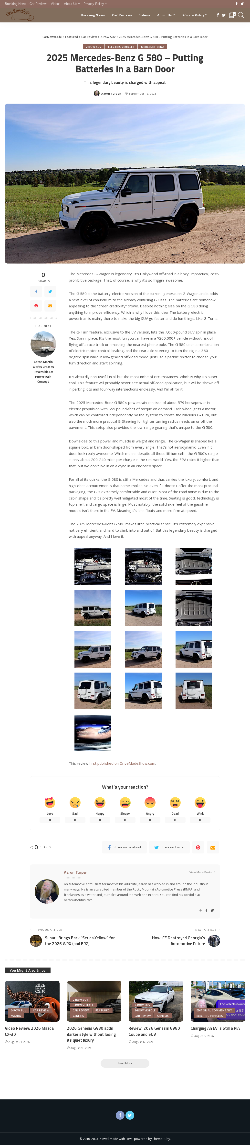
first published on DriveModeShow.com (122, 763)
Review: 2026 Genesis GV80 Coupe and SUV (154, 1031)
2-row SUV (94, 47)
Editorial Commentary (214, 1010)
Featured (102, 1010)
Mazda (16, 1016)
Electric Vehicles (121, 47)
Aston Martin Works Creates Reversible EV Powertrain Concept (43, 371)
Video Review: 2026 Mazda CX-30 (29, 1031)
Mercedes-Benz (152, 47)
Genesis (78, 1016)
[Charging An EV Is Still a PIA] (218, 1001)
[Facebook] (237, 4)
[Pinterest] (36, 306)
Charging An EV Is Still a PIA (215, 1028)
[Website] (200, 911)
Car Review (41, 1010)
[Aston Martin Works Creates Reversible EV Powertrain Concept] (43, 344)
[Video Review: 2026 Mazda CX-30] (32, 1001)
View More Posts (200, 872)
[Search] (241, 15)
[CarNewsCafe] (20, 15)
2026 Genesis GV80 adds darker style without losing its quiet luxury (91, 1034)
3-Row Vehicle (83, 1005)
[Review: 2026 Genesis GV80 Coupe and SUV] (156, 1001)
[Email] (50, 306)
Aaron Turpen (111, 93)
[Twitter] (242, 4)
